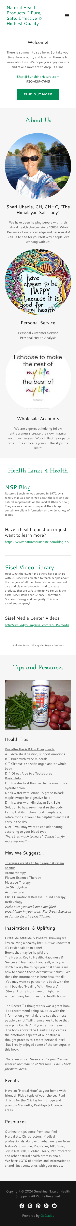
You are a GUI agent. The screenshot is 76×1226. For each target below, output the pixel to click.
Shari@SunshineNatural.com (38, 76)
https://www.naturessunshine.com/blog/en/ (37, 541)
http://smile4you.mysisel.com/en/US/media (37, 624)
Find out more (38, 94)
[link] (28, 23)
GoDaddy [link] (47, 1215)
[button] (67, 16)
